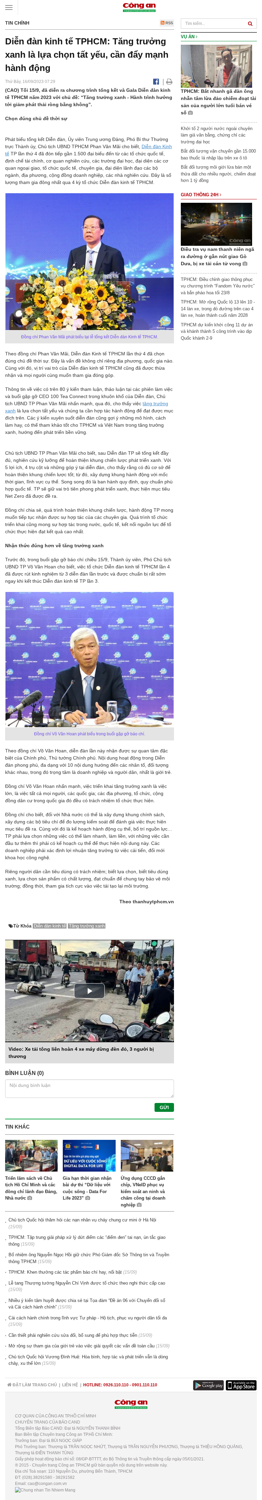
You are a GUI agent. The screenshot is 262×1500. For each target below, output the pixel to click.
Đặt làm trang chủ (34, 1385)
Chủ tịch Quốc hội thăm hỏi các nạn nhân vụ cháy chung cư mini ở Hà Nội (82, 1219)
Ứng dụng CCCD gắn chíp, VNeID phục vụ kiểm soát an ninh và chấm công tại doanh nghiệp (143, 1191)
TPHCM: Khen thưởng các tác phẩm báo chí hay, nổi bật (65, 1272)
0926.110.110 (116, 1385)
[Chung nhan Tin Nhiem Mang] (45, 1489)
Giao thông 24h (200, 194)
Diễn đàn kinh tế (50, 926)
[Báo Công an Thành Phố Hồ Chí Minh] (139, 7)
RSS (168, 23)
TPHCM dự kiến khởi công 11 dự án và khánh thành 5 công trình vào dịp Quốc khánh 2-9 (217, 331)
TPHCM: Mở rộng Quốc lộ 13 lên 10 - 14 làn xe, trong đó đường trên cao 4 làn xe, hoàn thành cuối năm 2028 (218, 308)
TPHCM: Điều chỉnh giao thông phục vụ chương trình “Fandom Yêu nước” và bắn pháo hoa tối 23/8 (217, 286)
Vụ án (188, 36)
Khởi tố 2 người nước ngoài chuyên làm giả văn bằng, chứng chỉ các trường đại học (216, 135)
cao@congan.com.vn (47, 1483)
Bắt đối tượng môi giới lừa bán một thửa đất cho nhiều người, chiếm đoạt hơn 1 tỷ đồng (218, 174)
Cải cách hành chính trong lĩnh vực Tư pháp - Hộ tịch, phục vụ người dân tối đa (88, 1317)
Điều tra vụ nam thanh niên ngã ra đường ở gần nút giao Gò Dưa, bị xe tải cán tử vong (217, 256)
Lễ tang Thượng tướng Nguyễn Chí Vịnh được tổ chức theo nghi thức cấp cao (87, 1283)
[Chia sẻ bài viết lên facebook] (156, 81)
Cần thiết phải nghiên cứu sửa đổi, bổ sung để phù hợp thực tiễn (73, 1335)
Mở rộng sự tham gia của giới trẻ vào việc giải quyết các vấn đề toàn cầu (82, 1345)
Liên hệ (70, 1385)
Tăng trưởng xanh (87, 926)
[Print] (169, 81)
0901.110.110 (144, 1385)
